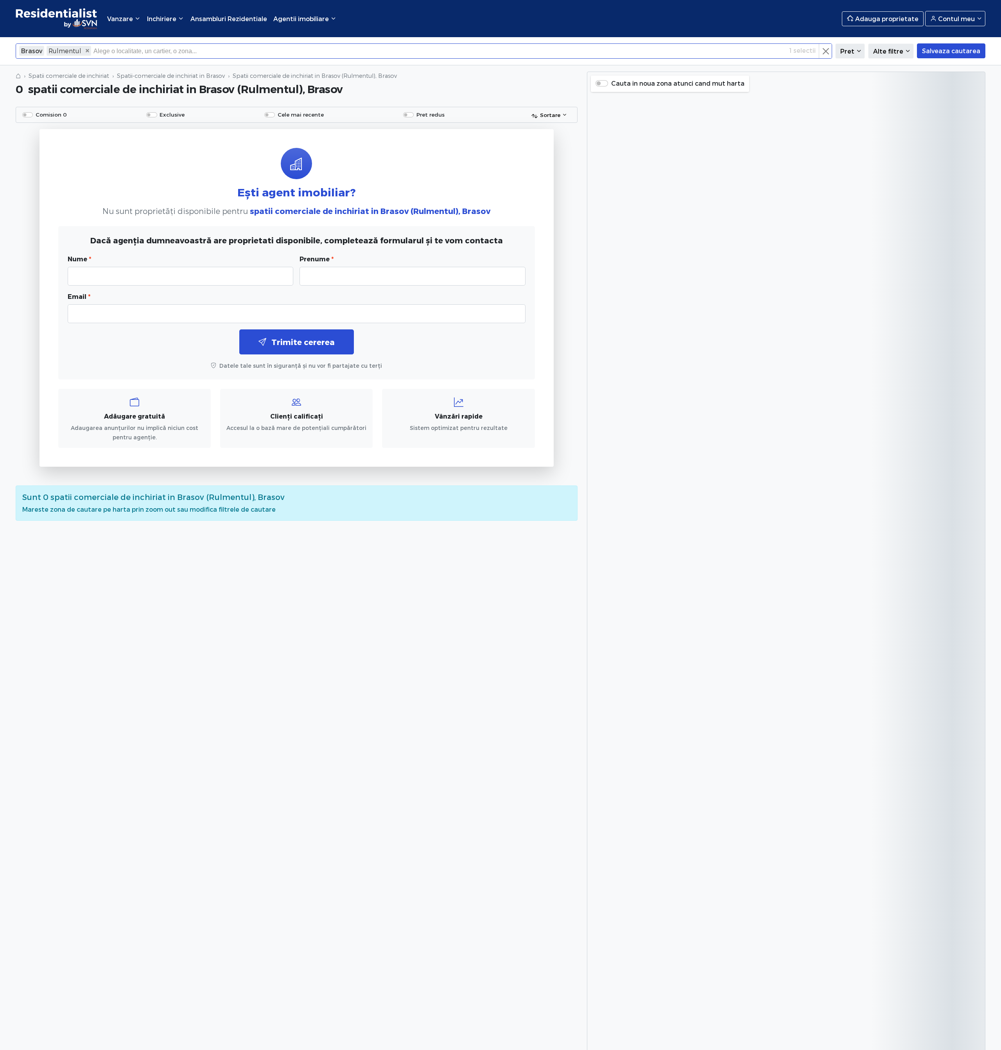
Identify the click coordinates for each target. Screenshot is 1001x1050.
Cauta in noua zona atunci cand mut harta (677, 83)
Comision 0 (51, 114)
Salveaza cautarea (951, 50)
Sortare (550, 114)
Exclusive (172, 114)
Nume (79, 258)
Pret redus (430, 114)
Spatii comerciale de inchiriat (69, 75)
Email (79, 296)
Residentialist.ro (57, 18)
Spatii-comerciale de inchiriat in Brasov (171, 75)
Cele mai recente (301, 114)
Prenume (317, 258)
